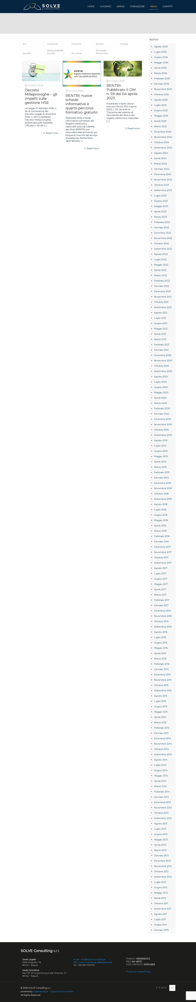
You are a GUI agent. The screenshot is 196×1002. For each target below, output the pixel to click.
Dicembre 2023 (162, 174)
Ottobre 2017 (161, 557)
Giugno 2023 (161, 201)
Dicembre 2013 (162, 802)
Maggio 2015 (161, 711)
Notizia (124, 44)
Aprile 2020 (160, 397)
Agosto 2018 (160, 504)
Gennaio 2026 (161, 83)
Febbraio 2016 (161, 664)
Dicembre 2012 (162, 860)
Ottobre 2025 (161, 94)
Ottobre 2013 (161, 813)
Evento (100, 44)
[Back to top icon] (172, 988)
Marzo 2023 (160, 216)
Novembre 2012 (163, 866)
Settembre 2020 (163, 371)
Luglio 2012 (160, 882)
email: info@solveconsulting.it (89, 959)
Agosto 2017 (160, 568)
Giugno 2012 (160, 887)
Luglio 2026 (160, 51)
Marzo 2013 (160, 850)
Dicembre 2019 (162, 419)
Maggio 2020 (161, 392)
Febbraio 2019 (162, 472)
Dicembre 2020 (162, 355)
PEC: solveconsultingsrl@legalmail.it (92, 962)
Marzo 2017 (160, 594)
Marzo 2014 (160, 786)
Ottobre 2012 (161, 871)
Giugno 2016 (160, 642)
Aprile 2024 (160, 158)
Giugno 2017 (160, 578)
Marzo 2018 (160, 530)
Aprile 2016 (160, 653)
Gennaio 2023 (161, 227)
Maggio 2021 (161, 328)
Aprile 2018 (160, 525)
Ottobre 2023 (161, 185)
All (24, 44)
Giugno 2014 (160, 770)
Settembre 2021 (163, 307)
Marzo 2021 (160, 339)
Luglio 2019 (160, 445)
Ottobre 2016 (161, 621)
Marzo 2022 (160, 275)
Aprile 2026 (160, 67)
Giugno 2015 (160, 706)
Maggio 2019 (161, 456)
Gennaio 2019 (161, 477)
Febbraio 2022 (162, 280)
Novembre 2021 (163, 296)
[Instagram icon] (165, 987)
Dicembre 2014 (162, 738)
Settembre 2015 (163, 690)
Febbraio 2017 (161, 600)
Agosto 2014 (160, 759)
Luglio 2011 (160, 919)
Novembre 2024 (163, 137)
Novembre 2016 (163, 616)
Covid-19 (76, 44)
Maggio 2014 (161, 775)
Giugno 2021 (160, 323)
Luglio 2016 (160, 637)
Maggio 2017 (161, 584)
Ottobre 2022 (161, 243)
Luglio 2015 (160, 701)
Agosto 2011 (160, 914)
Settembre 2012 (163, 876)
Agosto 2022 (161, 254)
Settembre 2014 (163, 754)
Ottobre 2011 (161, 903)
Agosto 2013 (160, 823)
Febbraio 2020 (162, 408)
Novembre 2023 (163, 179)
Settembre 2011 (162, 908)
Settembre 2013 (163, 818)
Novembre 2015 (163, 680)
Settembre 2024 (163, 147)
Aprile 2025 (160, 121)
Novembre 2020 (163, 360)
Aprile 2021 (160, 334)
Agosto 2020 (161, 376)
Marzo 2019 (160, 467)
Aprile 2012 (160, 898)
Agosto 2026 (161, 46)
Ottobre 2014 (161, 749)
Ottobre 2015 (161, 685)
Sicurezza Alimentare (102, 52)
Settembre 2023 (163, 190)
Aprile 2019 (160, 461)
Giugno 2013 (160, 834)
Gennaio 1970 (161, 930)
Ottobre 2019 (161, 429)
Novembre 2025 (163, 89)
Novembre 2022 (163, 238)
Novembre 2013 (163, 807)
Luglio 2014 (160, 765)
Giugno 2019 (160, 451)
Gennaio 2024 (161, 169)
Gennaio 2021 (161, 350)
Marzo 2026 (160, 73)
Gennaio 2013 (161, 855)
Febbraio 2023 (162, 222)
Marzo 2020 (160, 403)
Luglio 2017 (160, 573)
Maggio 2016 (161, 648)
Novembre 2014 (163, 743)
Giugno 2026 (161, 57)
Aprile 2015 (160, 717)
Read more (52, 133)
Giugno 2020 (161, 387)
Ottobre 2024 (161, 142)
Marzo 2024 (160, 163)
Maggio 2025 (161, 115)
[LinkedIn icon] (162, 987)
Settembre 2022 (163, 248)
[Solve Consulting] (42, 6)
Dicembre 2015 (162, 674)
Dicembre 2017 (162, 546)
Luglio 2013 (160, 829)
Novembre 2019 (163, 424)
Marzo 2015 (160, 722)
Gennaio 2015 (161, 733)
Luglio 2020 (160, 381)
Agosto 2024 (161, 153)
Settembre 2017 (163, 562)
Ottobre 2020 (161, 365)
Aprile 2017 (160, 589)
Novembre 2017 (163, 552)
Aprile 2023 (160, 211)
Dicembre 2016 (162, 610)
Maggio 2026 (161, 62)
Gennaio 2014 (161, 797)
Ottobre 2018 (161, 493)
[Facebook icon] (156, 987)
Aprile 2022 (160, 270)
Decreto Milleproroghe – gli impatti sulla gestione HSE (41, 96)
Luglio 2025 (160, 105)
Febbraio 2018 (162, 536)
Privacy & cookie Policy (138, 971)
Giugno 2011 (160, 924)
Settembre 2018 (163, 499)
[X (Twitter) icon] (159, 987)
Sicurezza (77, 53)
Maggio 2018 (161, 520)
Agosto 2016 (160, 632)
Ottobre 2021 (161, 302)
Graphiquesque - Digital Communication (53, 991)
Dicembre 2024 (162, 131)
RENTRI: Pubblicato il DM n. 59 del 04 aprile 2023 (121, 91)
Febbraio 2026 (162, 78)
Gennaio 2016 (161, 669)
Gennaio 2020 (161, 413)
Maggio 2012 (161, 892)
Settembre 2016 (163, 626)
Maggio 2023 (161, 206)
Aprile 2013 (160, 844)
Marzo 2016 (160, 658)
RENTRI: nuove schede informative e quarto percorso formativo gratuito (82, 103)
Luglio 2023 (160, 195)
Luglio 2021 (160, 318)
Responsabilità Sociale (55, 52)
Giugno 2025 (161, 110)
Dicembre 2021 (162, 291)
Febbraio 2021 (161, 344)
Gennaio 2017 (161, 605)
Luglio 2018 (160, 509)
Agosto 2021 (160, 312)
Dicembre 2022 (162, 232)
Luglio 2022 (160, 259)
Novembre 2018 (163, 488)
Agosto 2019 (160, 440)
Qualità (27, 53)
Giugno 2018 (160, 515)
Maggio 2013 (161, 839)
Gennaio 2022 (161, 286)
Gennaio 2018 (161, 541)
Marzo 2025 (160, 126)
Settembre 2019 (163, 435)
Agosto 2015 (160, 695)
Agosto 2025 (161, 99)
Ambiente (52, 44)
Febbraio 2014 (162, 791)
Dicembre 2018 (162, 483)
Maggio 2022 (161, 264)
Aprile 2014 (160, 781)
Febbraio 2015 (161, 727)
